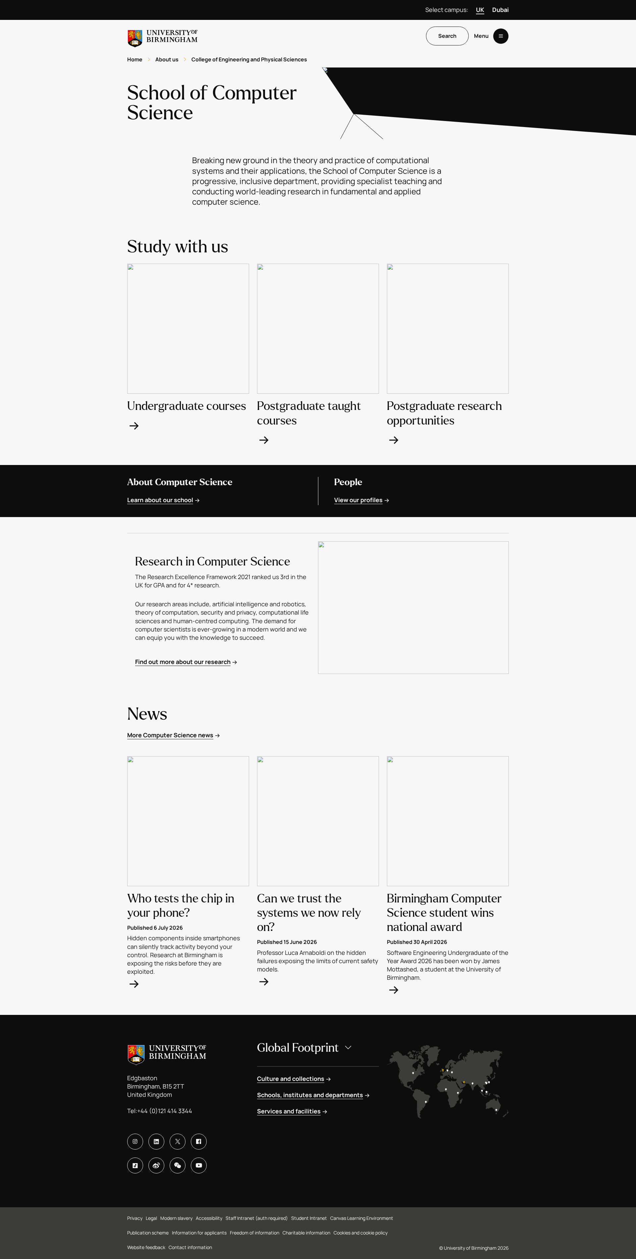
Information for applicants (199, 1232)
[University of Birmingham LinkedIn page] (156, 1142)
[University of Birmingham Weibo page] (156, 1165)
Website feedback (146, 1247)
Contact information (190, 1247)
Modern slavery (176, 1218)
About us (167, 59)
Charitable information (306, 1232)
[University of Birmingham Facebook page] (199, 1142)
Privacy (134, 1218)
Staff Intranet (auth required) (257, 1218)
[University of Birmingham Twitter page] (178, 1142)
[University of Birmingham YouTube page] (199, 1165)
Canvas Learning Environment (361, 1218)
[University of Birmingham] (162, 36)
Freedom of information (254, 1232)
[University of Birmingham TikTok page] (135, 1165)
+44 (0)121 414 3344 (164, 1111)
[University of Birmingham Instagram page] (135, 1142)
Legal (151, 1218)
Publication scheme (148, 1232)
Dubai (500, 10)
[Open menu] (501, 36)
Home (134, 59)
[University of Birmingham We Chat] (178, 1165)
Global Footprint (298, 1047)
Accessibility (209, 1218)
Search (447, 36)
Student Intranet (309, 1218)
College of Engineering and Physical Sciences (249, 59)
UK (480, 10)
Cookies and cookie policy (361, 1232)
